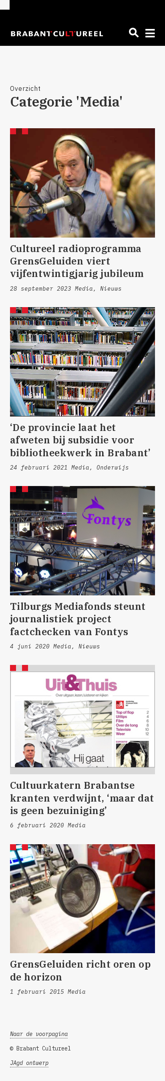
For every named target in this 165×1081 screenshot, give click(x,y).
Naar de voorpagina (39, 1034)
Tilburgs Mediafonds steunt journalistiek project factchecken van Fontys (78, 619)
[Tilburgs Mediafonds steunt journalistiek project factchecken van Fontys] (82, 540)
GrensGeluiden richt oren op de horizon (80, 970)
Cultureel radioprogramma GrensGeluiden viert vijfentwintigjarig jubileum (77, 261)
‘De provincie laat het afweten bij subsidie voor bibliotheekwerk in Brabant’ (80, 440)
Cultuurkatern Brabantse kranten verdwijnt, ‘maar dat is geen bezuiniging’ (82, 797)
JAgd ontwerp (29, 1063)
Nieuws (111, 288)
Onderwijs (113, 467)
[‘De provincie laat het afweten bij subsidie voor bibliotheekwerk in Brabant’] (82, 361)
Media (84, 288)
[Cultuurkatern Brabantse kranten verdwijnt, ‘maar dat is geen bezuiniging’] (82, 719)
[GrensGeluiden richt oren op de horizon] (82, 899)
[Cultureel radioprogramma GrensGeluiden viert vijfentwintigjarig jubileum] (82, 183)
